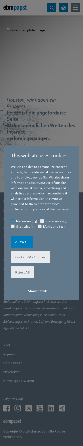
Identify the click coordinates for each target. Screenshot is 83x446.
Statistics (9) (25, 227)
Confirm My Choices (30, 257)
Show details (38, 291)
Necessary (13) (26, 221)
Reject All (22, 272)
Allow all (21, 242)
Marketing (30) (54, 227)
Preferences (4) (56, 221)
